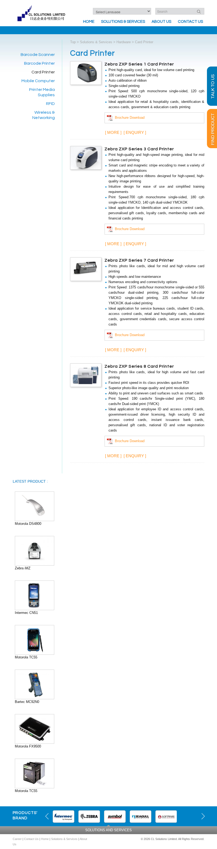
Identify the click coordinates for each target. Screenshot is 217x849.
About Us (161, 22)
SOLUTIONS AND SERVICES (108, 830)
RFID (50, 104)
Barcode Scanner (38, 54)
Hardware (123, 42)
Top (73, 42)
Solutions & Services (123, 22)
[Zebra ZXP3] (85, 158)
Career (17, 839)
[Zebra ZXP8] (85, 375)
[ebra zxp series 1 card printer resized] (85, 73)
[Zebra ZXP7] (85, 269)
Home (88, 22)
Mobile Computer (38, 81)
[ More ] (113, 132)
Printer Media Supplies (42, 92)
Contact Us (190, 22)
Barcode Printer (39, 63)
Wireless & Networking (43, 115)
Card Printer (43, 72)
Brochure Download (128, 118)
